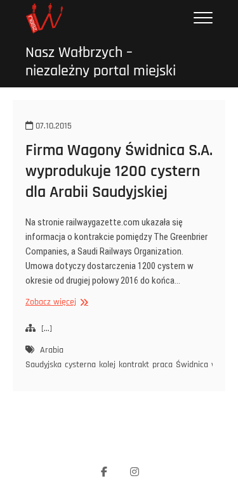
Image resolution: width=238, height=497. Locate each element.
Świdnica (192, 364)
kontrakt (134, 364)
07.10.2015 (52, 126)
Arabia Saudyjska (44, 357)
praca (162, 364)
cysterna (80, 364)
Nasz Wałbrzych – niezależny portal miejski (100, 62)
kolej (107, 364)
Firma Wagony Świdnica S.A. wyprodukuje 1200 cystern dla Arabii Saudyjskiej (119, 171)
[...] (46, 328)
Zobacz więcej (55, 302)
